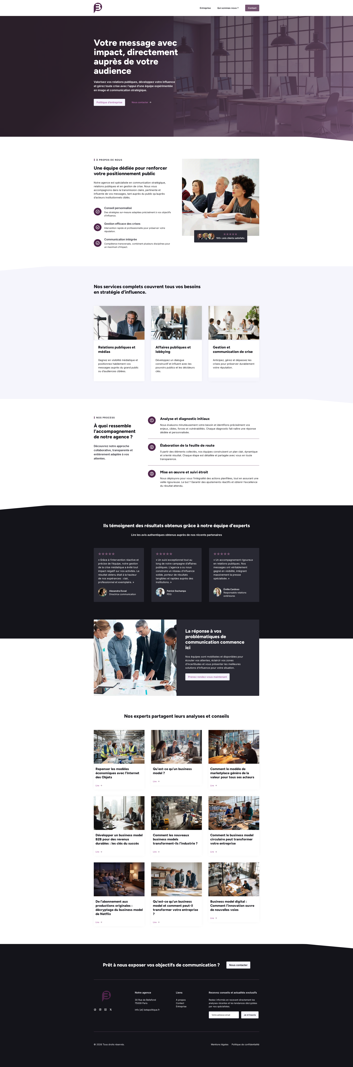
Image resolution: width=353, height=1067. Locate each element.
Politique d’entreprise (109, 102)
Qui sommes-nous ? (228, 8)
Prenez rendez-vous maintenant (207, 676)
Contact (252, 8)
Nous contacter (238, 965)
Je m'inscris (250, 1015)
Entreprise (205, 8)
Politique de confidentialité (245, 1044)
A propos (181, 999)
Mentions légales (219, 1044)
